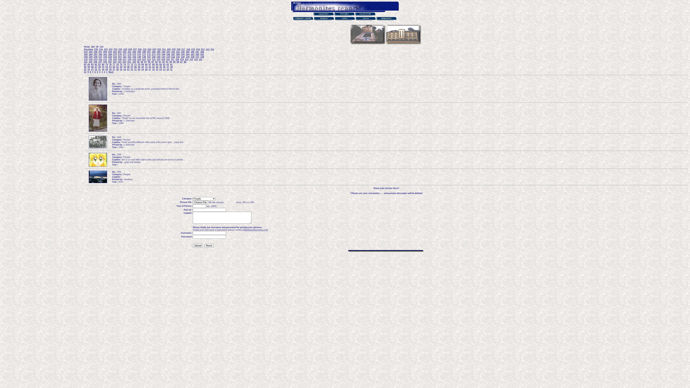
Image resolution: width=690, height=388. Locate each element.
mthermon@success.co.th (255, 230)
